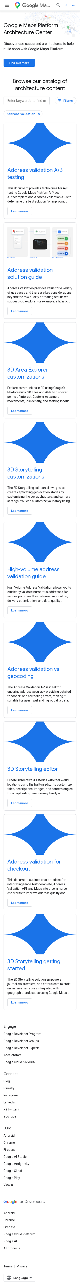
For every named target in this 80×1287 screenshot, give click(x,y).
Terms (8, 1266)
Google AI (10, 1241)
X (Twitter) (11, 1109)
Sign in (70, 5)
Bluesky (9, 1088)
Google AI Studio (15, 1156)
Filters (65, 100)
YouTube (10, 1116)
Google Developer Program (22, 1034)
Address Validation (20, 114)
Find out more (19, 63)
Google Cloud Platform (19, 1234)
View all (9, 1185)
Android (9, 1135)
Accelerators (13, 1055)
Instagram (11, 1095)
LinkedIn (9, 1102)
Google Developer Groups (21, 1041)
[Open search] (58, 5)
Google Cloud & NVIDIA (19, 1062)
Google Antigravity (16, 1163)
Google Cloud (13, 1171)
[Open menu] (7, 5)
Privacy (22, 1266)
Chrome (9, 1142)
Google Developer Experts (22, 1048)
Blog (7, 1081)
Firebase (10, 1149)
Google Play (12, 1178)
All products (12, 1248)
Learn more (19, 211)
